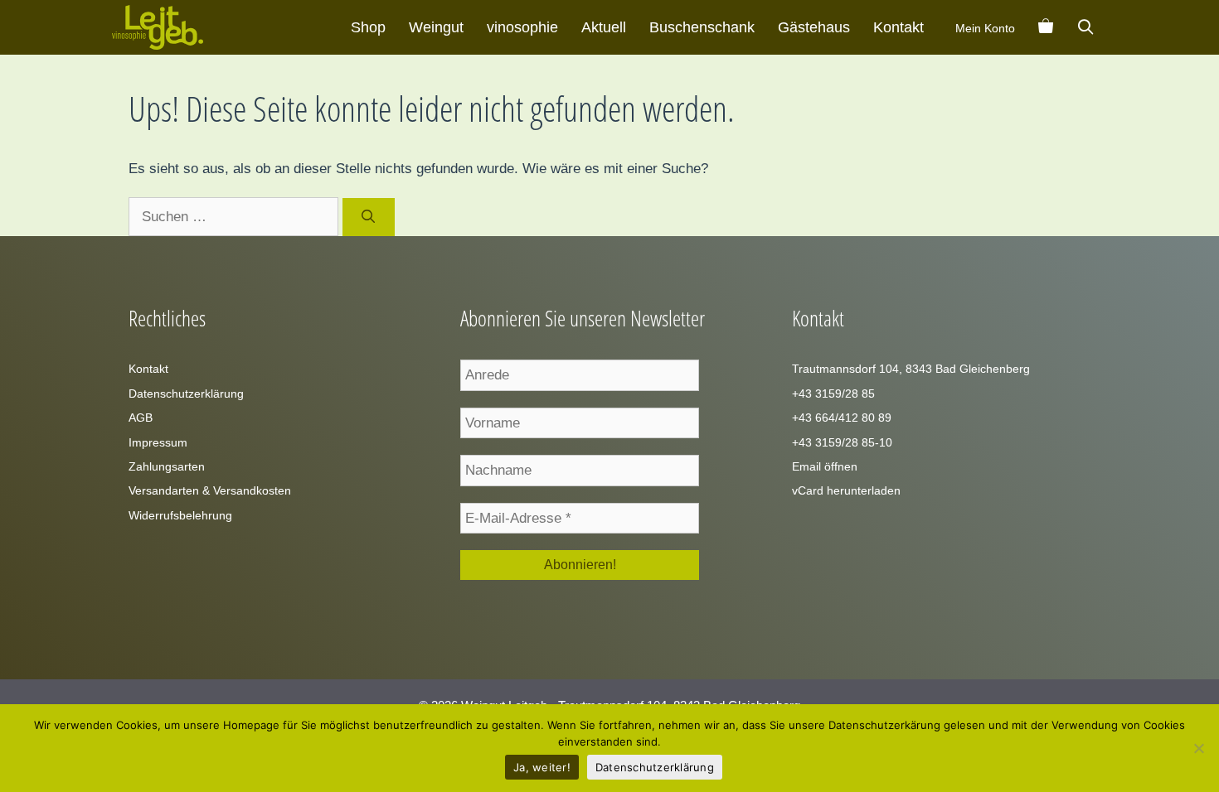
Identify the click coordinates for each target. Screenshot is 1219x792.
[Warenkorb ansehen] (1046, 27)
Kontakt (898, 27)
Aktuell (603, 27)
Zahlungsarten (167, 466)
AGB (141, 417)
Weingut (436, 27)
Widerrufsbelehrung (180, 515)
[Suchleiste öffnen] (1086, 27)
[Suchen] (368, 217)
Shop (368, 27)
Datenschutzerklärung (186, 393)
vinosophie (522, 27)
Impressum (158, 442)
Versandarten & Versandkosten (210, 490)
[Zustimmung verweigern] (1198, 748)
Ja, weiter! (542, 767)
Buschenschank (702, 27)
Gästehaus (814, 27)
